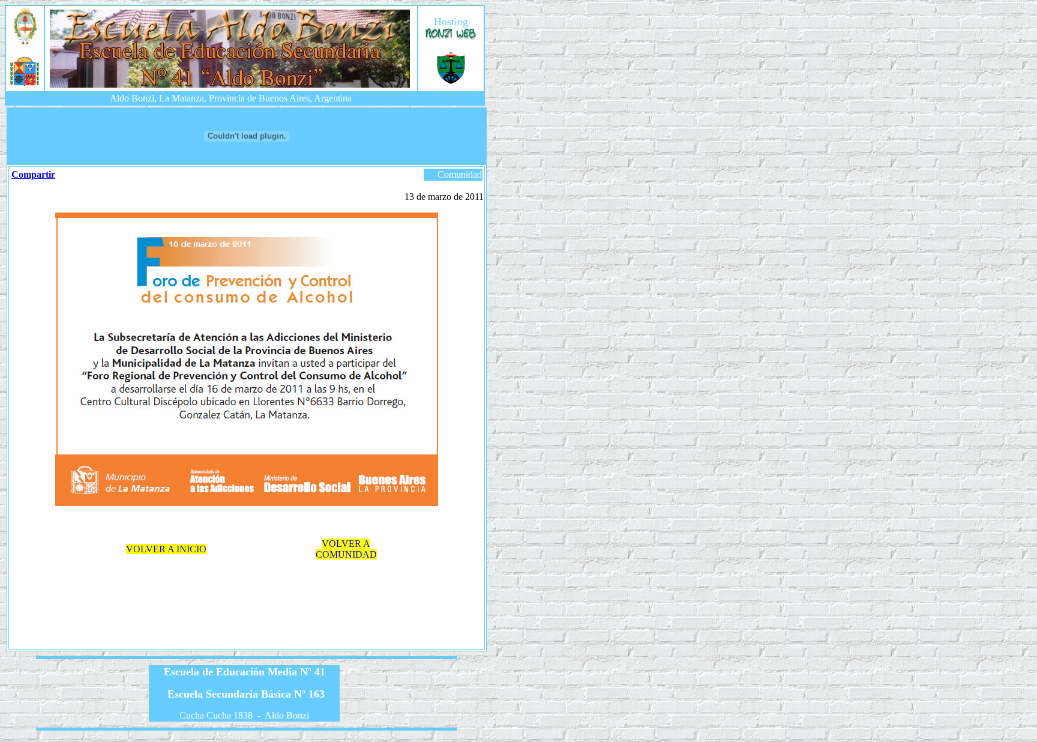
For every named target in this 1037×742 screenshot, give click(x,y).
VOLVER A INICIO (166, 549)
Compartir (33, 174)
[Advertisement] (249, 599)
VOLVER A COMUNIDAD (346, 549)
